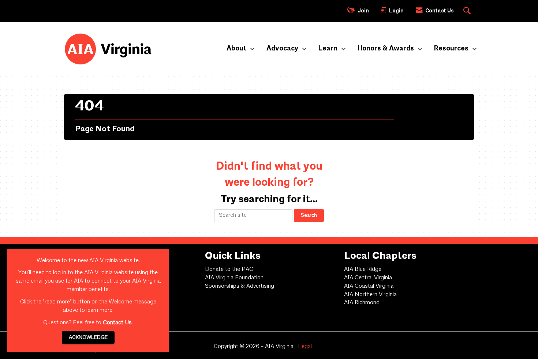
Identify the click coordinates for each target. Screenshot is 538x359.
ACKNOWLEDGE (88, 337)
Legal (305, 346)
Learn (328, 48)
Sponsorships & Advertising (239, 286)
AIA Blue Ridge (362, 269)
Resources (452, 48)
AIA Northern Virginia (370, 295)
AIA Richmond (362, 303)
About (237, 48)
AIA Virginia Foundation (234, 278)
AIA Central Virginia (368, 278)
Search (309, 215)
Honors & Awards (386, 48)
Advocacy (283, 48)
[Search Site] (467, 11)
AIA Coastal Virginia (368, 286)
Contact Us (117, 323)
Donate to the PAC (229, 269)
